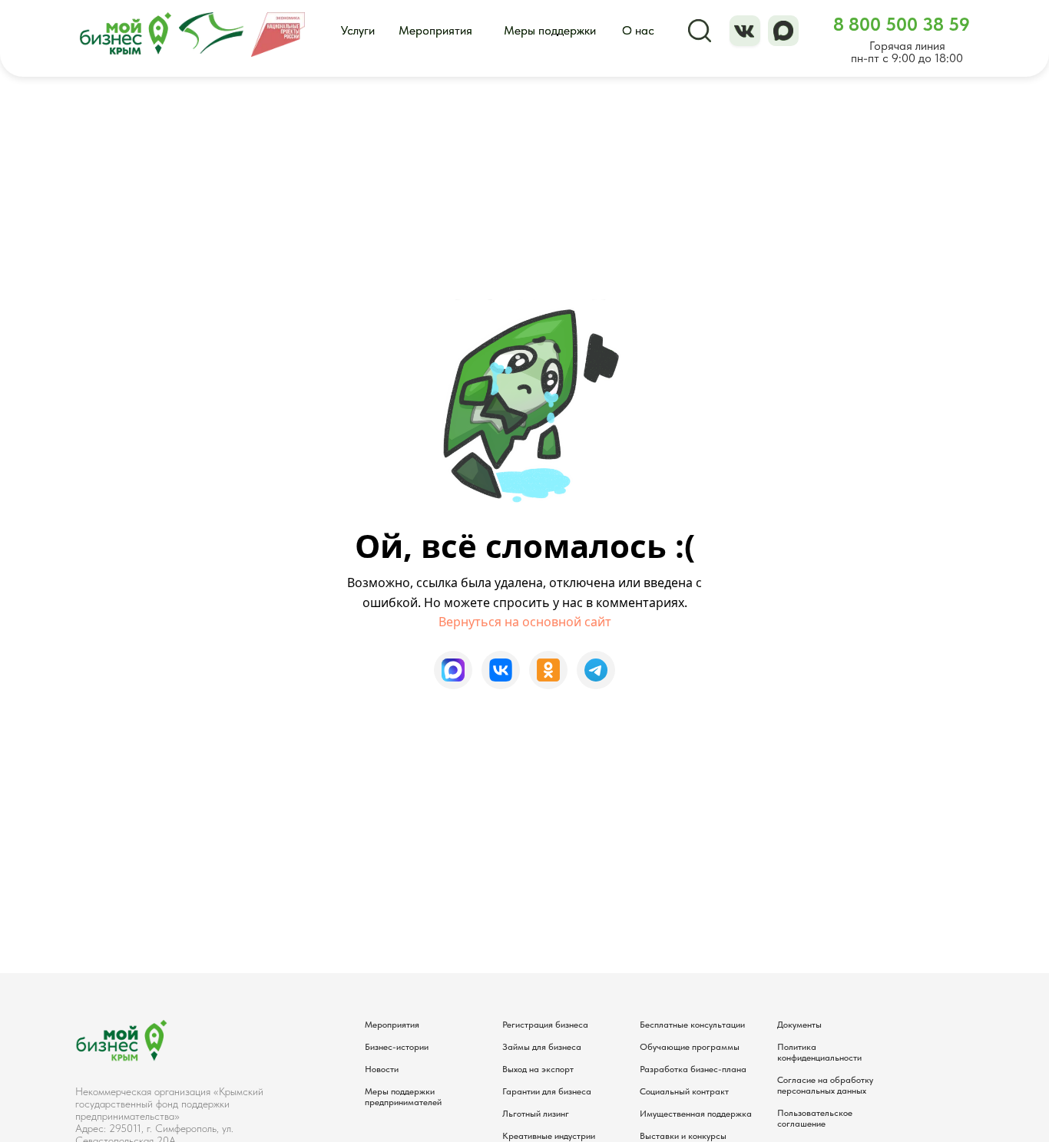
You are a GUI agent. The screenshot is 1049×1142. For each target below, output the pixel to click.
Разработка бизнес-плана (693, 1069)
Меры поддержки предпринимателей (403, 1096)
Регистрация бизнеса (545, 1024)
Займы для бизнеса (541, 1046)
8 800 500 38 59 (901, 24)
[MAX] (453, 670)
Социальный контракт (684, 1091)
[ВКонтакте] (500, 670)
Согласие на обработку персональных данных (825, 1085)
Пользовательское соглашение (814, 1118)
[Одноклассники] (548, 670)
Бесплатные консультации (692, 1024)
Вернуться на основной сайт (524, 621)
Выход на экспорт (538, 1069)
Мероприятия (435, 30)
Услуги (358, 30)
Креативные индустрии (548, 1135)
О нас (638, 30)
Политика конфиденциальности (819, 1052)
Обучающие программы (690, 1046)
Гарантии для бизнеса (546, 1091)
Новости (382, 1069)
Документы (799, 1024)
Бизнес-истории (397, 1046)
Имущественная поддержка (696, 1113)
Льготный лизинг (535, 1113)
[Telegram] (596, 670)
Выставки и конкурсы (683, 1135)
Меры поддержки (550, 30)
